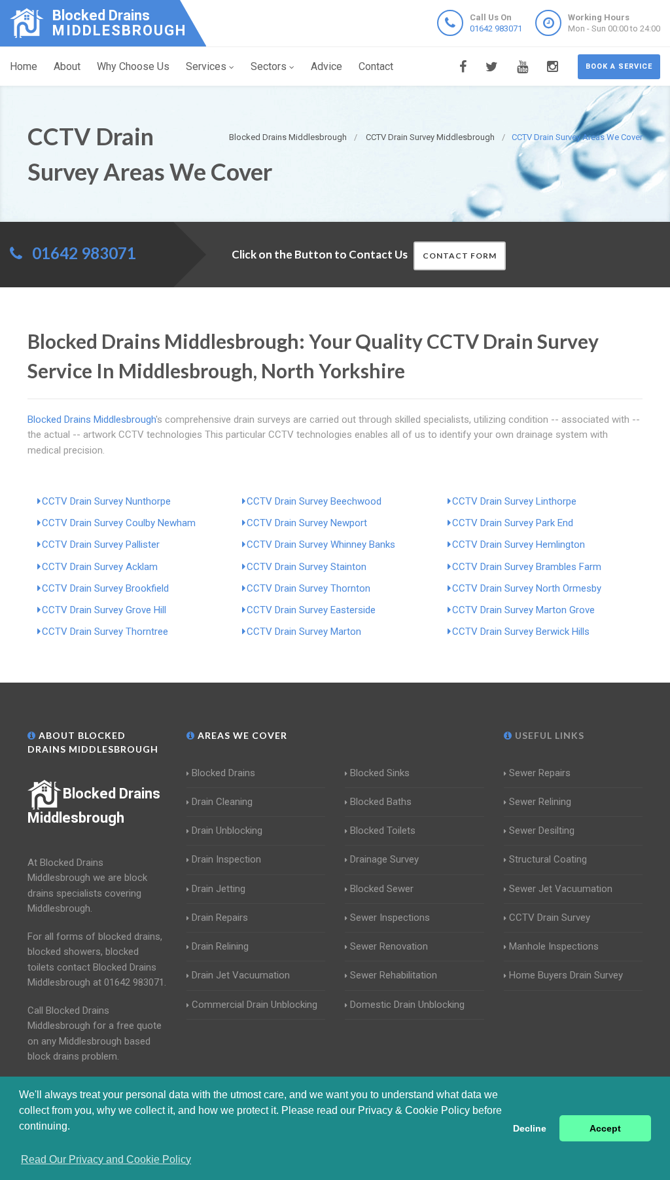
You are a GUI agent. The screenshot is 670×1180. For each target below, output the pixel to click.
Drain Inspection (226, 859)
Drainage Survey (384, 859)
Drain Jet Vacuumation (241, 975)
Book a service (619, 66)
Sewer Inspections (390, 917)
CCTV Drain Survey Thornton (308, 588)
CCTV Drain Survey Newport (307, 523)
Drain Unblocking (227, 830)
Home (23, 66)
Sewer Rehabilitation (393, 975)
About (67, 66)
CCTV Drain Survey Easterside (311, 610)
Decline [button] (529, 1128)
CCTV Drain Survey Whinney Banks (321, 544)
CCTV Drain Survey (549, 917)
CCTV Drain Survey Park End (512, 523)
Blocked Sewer (382, 889)
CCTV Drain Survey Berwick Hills (521, 631)
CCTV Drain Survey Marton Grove (523, 610)
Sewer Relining (540, 802)
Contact (376, 66)
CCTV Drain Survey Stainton (306, 567)
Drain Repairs (220, 917)
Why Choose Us (133, 66)
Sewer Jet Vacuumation (560, 889)
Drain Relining (220, 946)
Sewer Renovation (389, 946)
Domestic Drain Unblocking (407, 1004)
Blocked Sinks (380, 773)
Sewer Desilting (541, 830)
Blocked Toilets (382, 830)
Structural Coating (548, 859)
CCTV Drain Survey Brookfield (105, 588)
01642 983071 (496, 28)
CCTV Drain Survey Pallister (101, 544)
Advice (326, 66)
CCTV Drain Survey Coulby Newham (119, 523)
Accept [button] (605, 1128)
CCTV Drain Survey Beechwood (314, 501)
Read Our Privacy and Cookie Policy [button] (106, 1159)
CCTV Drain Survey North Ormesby (526, 588)
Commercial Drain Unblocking (254, 1004)
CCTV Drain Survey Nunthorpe (106, 501)
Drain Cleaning (222, 802)
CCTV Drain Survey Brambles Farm (526, 567)
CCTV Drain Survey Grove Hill (104, 610)
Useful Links (548, 735)
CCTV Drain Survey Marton (304, 631)
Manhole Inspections (554, 946)
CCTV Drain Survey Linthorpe (514, 501)
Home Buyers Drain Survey (566, 975)
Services (206, 66)
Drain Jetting (218, 889)
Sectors (269, 66)
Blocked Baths (381, 802)
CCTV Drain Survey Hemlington (518, 544)
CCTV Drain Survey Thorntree (105, 631)
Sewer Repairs (540, 773)
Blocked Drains (223, 773)
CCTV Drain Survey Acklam (100, 567)
